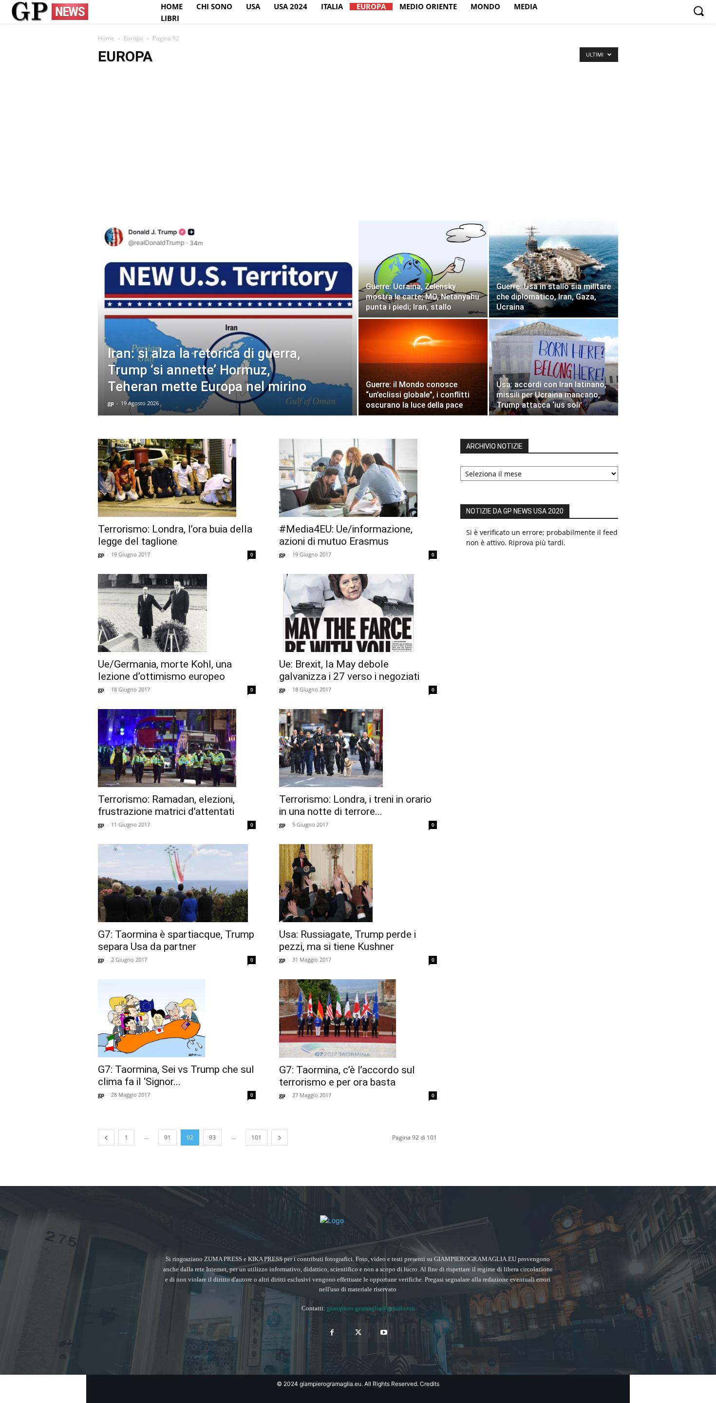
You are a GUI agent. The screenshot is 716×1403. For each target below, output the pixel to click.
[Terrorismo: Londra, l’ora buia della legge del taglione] (177, 478)
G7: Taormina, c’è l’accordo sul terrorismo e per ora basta (347, 1076)
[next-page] (279, 1137)
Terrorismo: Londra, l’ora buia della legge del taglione (175, 535)
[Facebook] (331, 1332)
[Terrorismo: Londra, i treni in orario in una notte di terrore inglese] (358, 748)
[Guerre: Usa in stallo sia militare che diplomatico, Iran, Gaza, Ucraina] (553, 269)
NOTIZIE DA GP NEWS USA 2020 (515, 511)
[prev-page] (106, 1137)
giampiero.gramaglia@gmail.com (371, 1308)
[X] (357, 1332)
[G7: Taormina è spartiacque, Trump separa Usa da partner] (177, 883)
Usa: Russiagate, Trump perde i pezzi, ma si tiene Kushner (347, 940)
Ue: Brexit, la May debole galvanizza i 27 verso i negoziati (349, 670)
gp (111, 403)
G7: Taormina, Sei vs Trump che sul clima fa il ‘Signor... (176, 1075)
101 (256, 1137)
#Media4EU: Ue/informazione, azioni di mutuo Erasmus (346, 535)
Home (106, 38)
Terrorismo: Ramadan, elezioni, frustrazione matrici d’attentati (166, 805)
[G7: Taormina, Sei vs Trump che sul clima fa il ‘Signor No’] (177, 1018)
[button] (698, 11)
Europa (133, 38)
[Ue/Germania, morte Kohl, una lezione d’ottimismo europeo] (177, 613)
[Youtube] (384, 1332)
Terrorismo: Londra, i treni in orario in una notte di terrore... (355, 805)
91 (167, 1137)
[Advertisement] (358, 147)
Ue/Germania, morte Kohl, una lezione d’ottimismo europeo (165, 670)
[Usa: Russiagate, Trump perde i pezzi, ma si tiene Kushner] (358, 883)
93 (212, 1137)
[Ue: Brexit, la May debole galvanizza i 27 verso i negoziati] (358, 613)
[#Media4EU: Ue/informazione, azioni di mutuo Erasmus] (358, 478)
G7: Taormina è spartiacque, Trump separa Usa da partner (176, 940)
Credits (429, 1383)
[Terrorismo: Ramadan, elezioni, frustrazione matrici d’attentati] (177, 748)
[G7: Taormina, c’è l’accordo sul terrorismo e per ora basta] (358, 1018)
